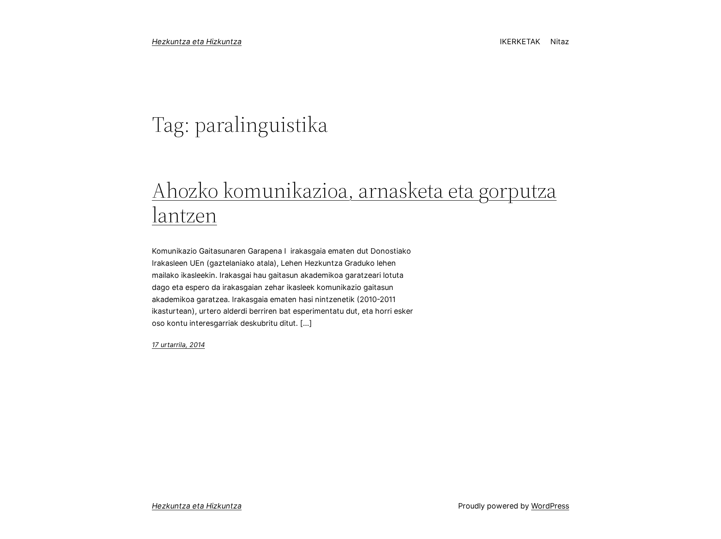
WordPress (550, 505)
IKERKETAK (520, 41)
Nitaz (559, 41)
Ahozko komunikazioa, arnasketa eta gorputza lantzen (354, 203)
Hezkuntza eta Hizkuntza (197, 41)
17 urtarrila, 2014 (178, 344)
